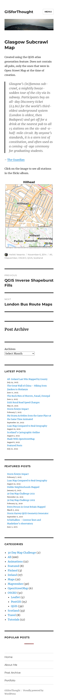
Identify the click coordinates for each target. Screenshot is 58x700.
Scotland (38, 258)
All (50, 254)
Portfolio (10, 680)
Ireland (12, 574)
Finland (13, 570)
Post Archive (13, 672)
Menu (48, 11)
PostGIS (16, 601)
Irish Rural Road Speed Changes (23, 402)
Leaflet (15, 597)
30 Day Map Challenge (22, 552)
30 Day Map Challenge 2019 (21, 500)
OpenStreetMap (18, 588)
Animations (15, 561)
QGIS (30, 258)
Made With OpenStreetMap (21, 439)
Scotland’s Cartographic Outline (23, 432)
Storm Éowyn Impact (18, 409)
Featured (13, 566)
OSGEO (22, 258)
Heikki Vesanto (17, 254)
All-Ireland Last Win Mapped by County (27, 379)
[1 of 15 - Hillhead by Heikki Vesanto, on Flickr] (29, 214)
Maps (11, 579)
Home (9, 657)
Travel (12, 615)
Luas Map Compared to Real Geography (27, 426)
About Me (11, 664)
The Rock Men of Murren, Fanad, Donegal (28, 396)
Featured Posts (14, 445)
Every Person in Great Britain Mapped (26, 507)
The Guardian (16, 159)
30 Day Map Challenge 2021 (21, 493)
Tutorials (13, 619)
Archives (10, 349)
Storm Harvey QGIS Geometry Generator (27, 513)
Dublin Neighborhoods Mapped (23, 487)
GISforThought (19, 12)
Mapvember (11, 258)
